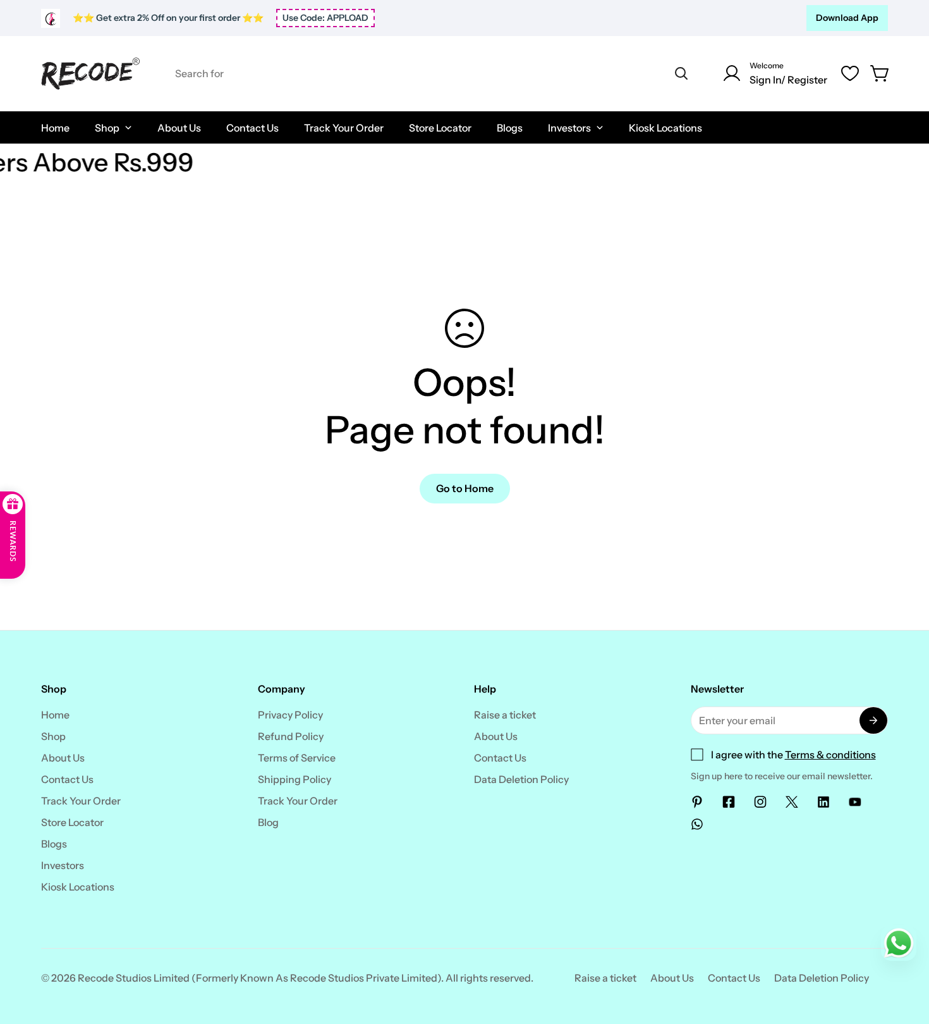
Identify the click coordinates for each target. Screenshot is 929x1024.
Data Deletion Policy (521, 779)
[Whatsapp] (697, 824)
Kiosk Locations (77, 886)
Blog (268, 822)
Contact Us (67, 779)
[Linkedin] (823, 802)
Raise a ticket (505, 714)
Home (55, 714)
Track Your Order (81, 800)
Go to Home (465, 488)
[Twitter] (792, 802)
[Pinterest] (697, 802)
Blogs (54, 843)
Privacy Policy (290, 714)
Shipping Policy (294, 779)
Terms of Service (297, 757)
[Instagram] (760, 802)
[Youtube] (855, 802)
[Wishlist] (850, 73)
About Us (63, 757)
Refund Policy (291, 736)
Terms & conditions (830, 754)
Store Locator (72, 822)
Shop (53, 736)
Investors (62, 865)
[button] (880, 73)
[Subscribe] (873, 720)
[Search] (681, 73)
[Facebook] (728, 802)
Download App (847, 17)
